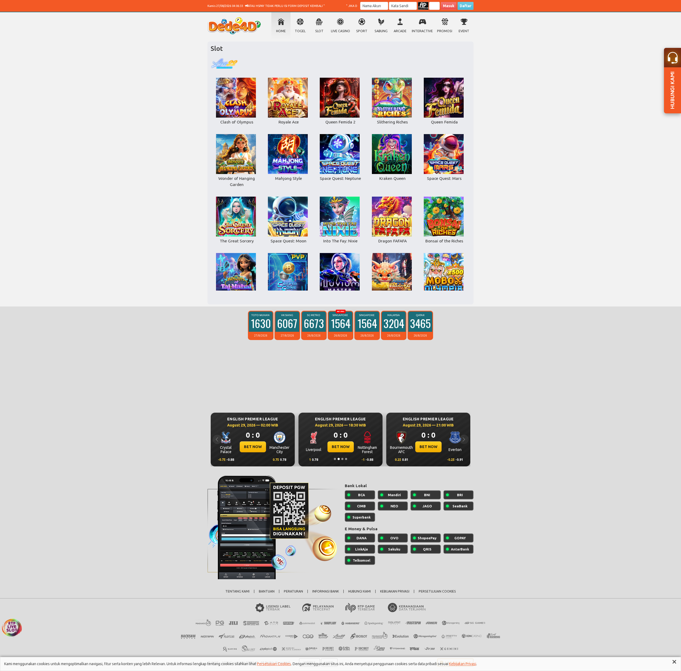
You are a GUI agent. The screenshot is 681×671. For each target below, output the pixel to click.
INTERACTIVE (422, 31)
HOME (281, 31)
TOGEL (300, 31)
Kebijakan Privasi (462, 664)
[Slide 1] (335, 459)
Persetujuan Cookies (274, 664)
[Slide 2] (339, 459)
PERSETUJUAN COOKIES (437, 591)
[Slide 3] (342, 459)
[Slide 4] (346, 459)
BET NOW (253, 447)
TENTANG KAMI (237, 591)
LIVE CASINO (340, 31)
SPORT (361, 31)
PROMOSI (444, 31)
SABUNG (381, 31)
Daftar (465, 6)
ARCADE (400, 31)
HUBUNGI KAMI (359, 591)
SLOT (319, 31)
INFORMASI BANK (325, 591)
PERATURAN (293, 591)
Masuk (448, 6)
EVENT (464, 31)
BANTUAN (267, 591)
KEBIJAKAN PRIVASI (394, 591)
